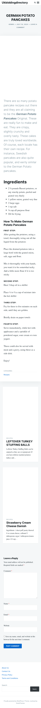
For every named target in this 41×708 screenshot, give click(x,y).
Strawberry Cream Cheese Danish (18, 524)
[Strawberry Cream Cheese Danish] (20, 491)
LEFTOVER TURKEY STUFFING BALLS (19, 443)
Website (6, 625)
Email (6, 614)
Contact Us (6, 671)
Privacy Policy (7, 675)
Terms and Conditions (10, 678)
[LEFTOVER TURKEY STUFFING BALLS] (20, 410)
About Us (5, 668)
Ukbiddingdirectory (15, 2)
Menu (38, 2)
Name (6, 603)
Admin (11, 24)
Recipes (7, 375)
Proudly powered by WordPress (14, 701)
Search (4, 685)
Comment (8, 571)
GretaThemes (20, 703)
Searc (34, 689)
